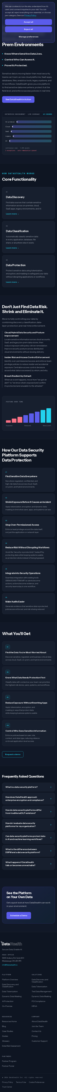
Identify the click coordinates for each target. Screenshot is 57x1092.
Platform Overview (10, 979)
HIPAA (34, 1006)
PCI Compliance (38, 1001)
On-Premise (7, 1006)
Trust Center (7, 1087)
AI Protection (7, 1001)
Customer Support (39, 1041)
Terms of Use (21, 1082)
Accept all (28, 22)
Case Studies (7, 1031)
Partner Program (9, 1061)
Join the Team (38, 1026)
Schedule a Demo (18, 915)
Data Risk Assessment (11, 1046)
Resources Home (9, 1021)
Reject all (28, 29)
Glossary (5, 1041)
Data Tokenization (10, 991)
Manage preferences (28, 36)
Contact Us (36, 1031)
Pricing (35, 1036)
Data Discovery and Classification (10, 985)
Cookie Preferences (36, 1082)
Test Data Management (42, 991)
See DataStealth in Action (18, 99)
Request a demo (12, 754)
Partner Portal (8, 1066)
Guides (5, 1036)
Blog (4, 1026)
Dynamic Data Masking (11, 996)
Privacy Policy (7, 1082)
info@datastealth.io (9, 965)
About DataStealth (40, 1021)
